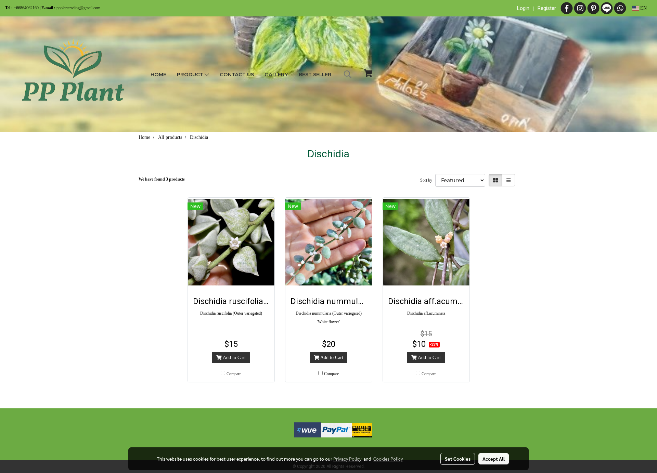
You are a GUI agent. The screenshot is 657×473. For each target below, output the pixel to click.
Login (523, 8)
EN (643, 8)
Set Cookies (458, 459)
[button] (347, 74)
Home (158, 74)
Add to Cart (234, 357)
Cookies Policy (388, 459)
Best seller (315, 74)
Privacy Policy (347, 459)
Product (191, 74)
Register (547, 8)
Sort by (427, 180)
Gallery (276, 74)
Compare (234, 373)
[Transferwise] (307, 428)
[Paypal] (336, 428)
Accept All (493, 459)
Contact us (237, 74)
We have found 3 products (162, 179)
